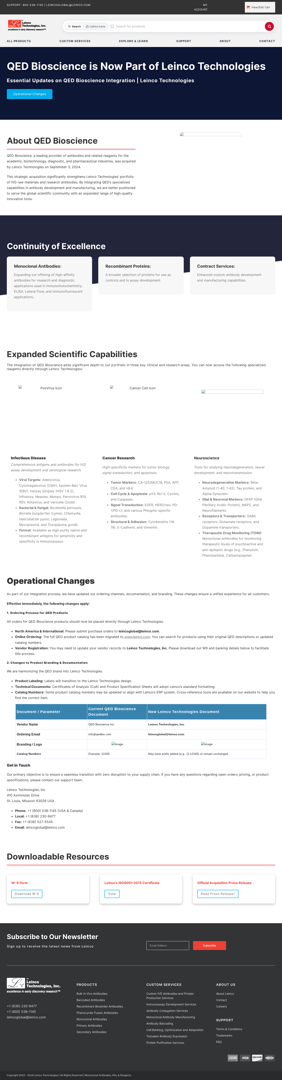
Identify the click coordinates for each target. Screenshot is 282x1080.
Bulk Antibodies (92, 1009)
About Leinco (225, 1009)
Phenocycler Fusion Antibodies (97, 1028)
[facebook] (8, 1014)
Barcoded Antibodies (91, 1015)
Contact (221, 1015)
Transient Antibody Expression (166, 1051)
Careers (221, 1022)
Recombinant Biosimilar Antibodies (100, 1022)
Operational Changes (29, 94)
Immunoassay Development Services (171, 1019)
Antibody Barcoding (159, 1039)
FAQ (219, 1057)
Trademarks (224, 1051)
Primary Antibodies (89, 1041)
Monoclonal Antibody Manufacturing (170, 1032)
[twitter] (14, 1014)
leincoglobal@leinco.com (26, 1033)
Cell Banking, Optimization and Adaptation (175, 1045)
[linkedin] (21, 1014)
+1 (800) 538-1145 (21, 1027)
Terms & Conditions (229, 1044)
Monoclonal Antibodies (92, 1034)
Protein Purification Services (165, 1058)
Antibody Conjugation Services (167, 1026)
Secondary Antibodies (91, 1047)
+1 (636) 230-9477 (22, 1021)
